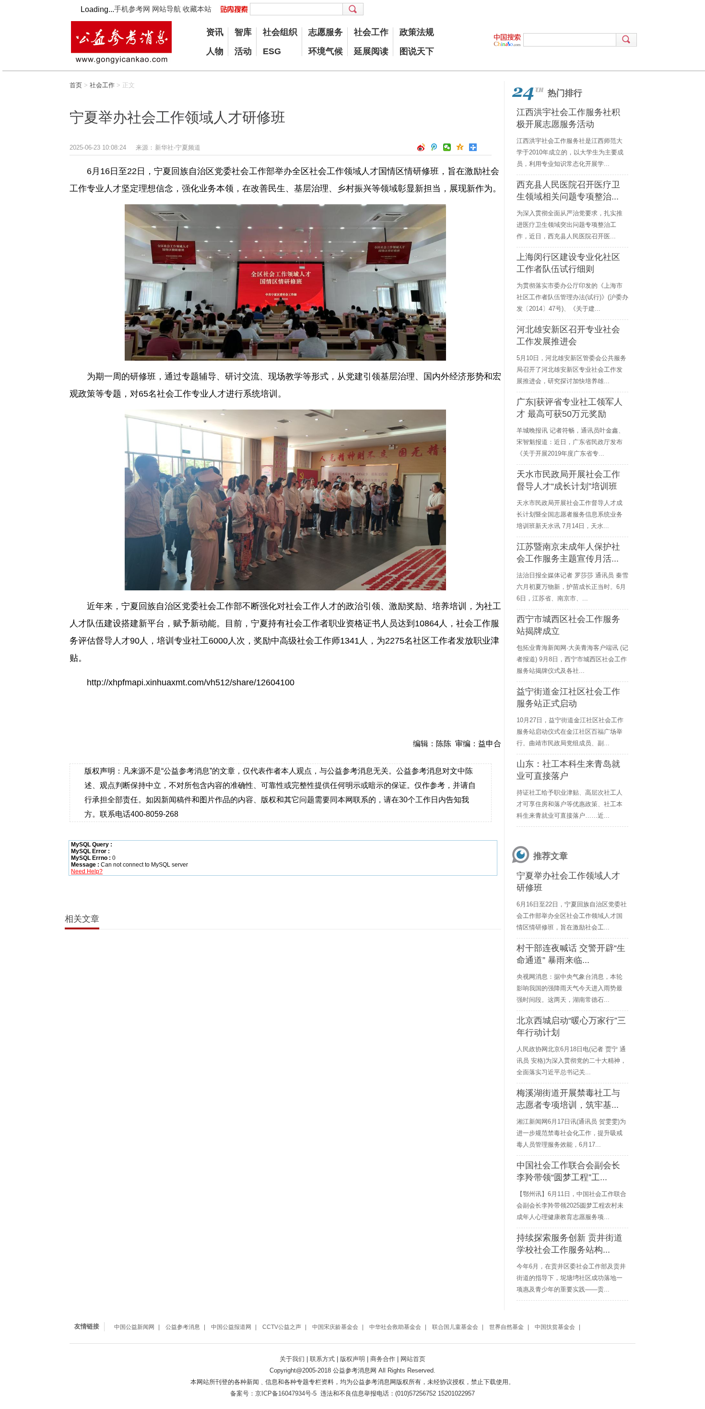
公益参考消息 (182, 1327)
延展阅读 (371, 51)
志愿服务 (325, 32)
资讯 (214, 32)
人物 (214, 51)
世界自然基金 (506, 1327)
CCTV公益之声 (281, 1327)
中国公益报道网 (231, 1327)
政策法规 (417, 32)
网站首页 (412, 1358)
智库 (243, 32)
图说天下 (417, 51)
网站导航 (166, 9)
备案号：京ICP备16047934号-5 (273, 1393)
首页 (76, 85)
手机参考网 (132, 9)
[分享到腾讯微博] (434, 147)
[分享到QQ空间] (460, 147)
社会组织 (280, 32)
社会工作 (371, 32)
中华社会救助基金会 (395, 1327)
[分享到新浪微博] (421, 147)
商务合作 (382, 1358)
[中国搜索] (508, 40)
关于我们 (292, 1358)
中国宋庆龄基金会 (335, 1327)
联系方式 (322, 1358)
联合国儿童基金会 (455, 1327)
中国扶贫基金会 (555, 1327)
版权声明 (352, 1358)
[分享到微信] (447, 147)
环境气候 (325, 51)
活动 (243, 51)
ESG (272, 51)
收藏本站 (197, 9)
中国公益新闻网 (134, 1327)
